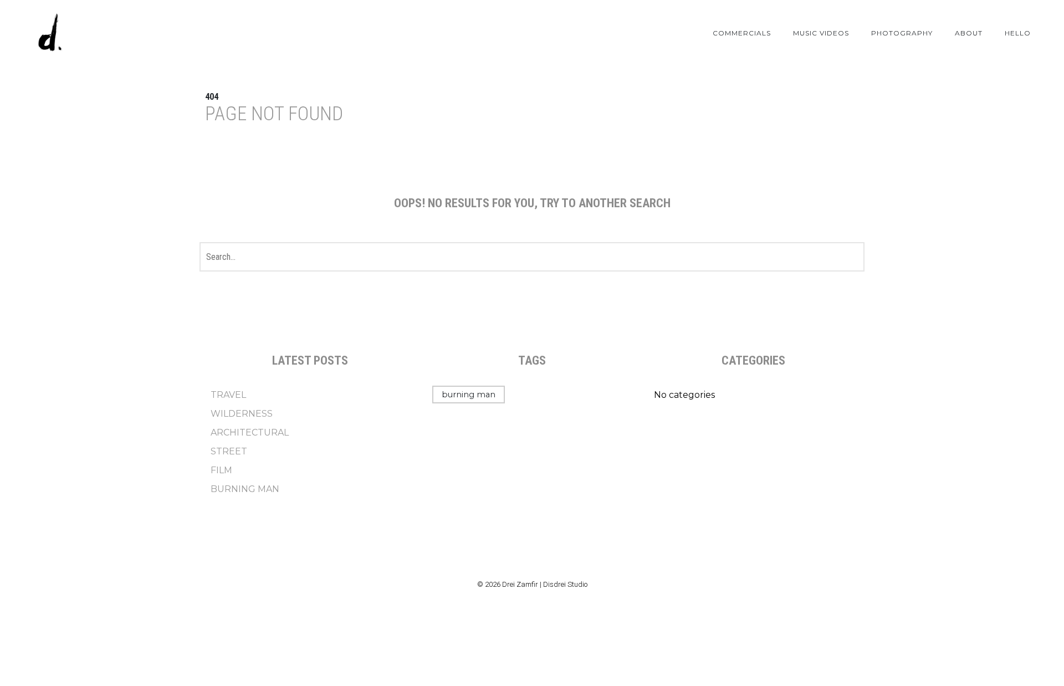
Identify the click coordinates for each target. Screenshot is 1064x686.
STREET (229, 451)
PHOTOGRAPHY (902, 33)
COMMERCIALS (742, 33)
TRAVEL (228, 395)
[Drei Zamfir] (50, 33)
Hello (1018, 33)
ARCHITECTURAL (250, 432)
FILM (221, 470)
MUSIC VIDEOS (821, 33)
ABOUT (969, 33)
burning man (468, 395)
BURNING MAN (245, 489)
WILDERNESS (242, 413)
